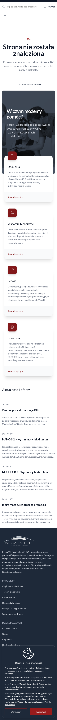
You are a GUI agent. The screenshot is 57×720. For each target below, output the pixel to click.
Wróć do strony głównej (28, 84)
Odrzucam (16, 711)
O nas (5, 633)
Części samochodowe (12, 586)
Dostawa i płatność (11, 645)
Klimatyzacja (8, 597)
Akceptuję (41, 711)
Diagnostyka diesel (11, 602)
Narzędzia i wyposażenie (14, 608)
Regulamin (7, 639)
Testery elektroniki (11, 591)
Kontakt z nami (9, 628)
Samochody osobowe (12, 614)
